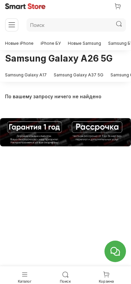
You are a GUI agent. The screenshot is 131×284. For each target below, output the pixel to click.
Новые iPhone (19, 43)
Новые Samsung (84, 43)
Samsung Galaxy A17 (26, 74)
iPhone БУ (51, 43)
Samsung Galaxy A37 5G (78, 74)
